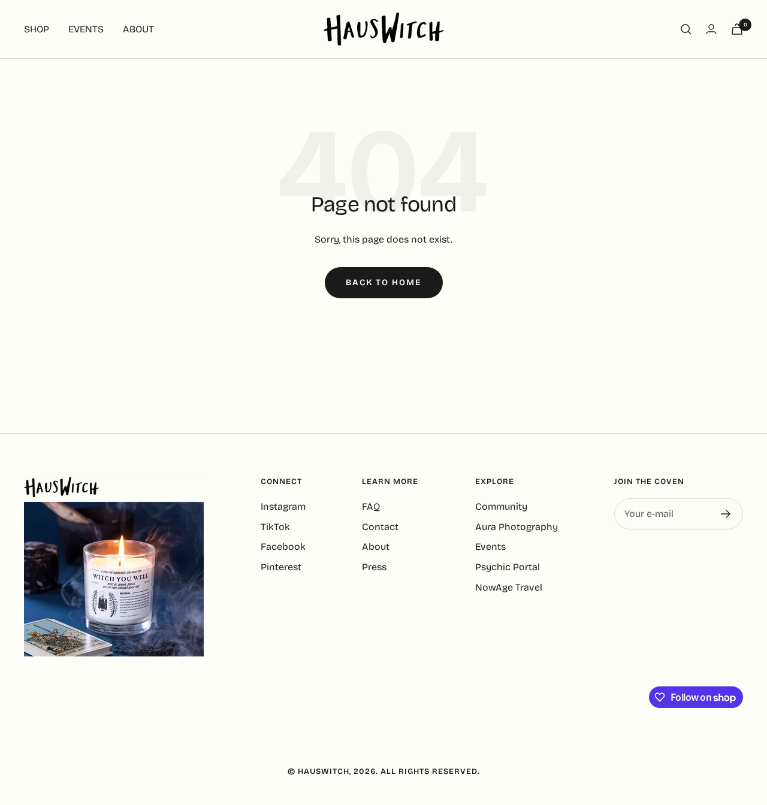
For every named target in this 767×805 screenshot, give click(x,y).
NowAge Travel (508, 587)
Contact (380, 526)
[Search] (686, 29)
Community (501, 506)
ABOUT (138, 29)
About (375, 546)
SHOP (36, 29)
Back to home (384, 282)
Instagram (283, 506)
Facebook (283, 546)
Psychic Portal (507, 567)
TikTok (275, 526)
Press (374, 567)
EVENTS (86, 29)
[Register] (726, 514)
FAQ (371, 506)
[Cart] (737, 29)
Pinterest (281, 567)
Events (490, 546)
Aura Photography (516, 526)
